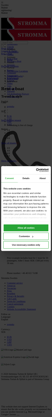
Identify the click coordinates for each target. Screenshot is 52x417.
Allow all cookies (26, 228)
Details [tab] (26, 178)
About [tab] (42, 178)
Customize (24, 236)
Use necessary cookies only (26, 245)
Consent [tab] (9, 178)
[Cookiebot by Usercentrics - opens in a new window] (37, 170)
